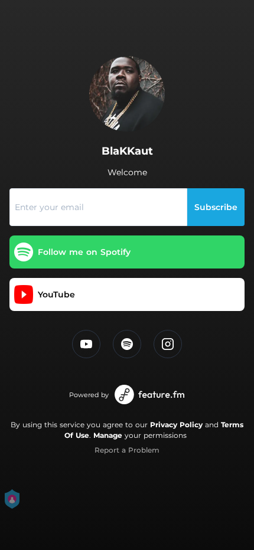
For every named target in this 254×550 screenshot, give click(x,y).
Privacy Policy (176, 424)
